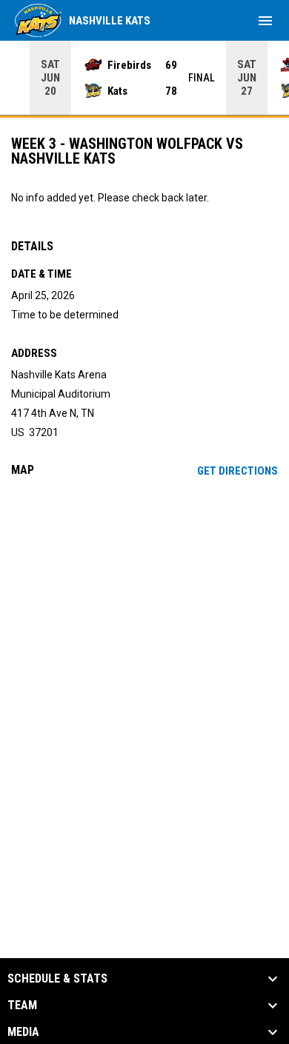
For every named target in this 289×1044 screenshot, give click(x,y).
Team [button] (22, 1005)
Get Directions (237, 471)
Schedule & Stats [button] (57, 979)
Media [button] (23, 1032)
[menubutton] (265, 21)
